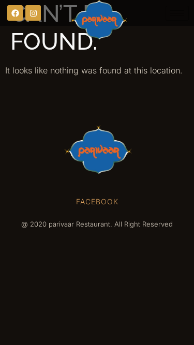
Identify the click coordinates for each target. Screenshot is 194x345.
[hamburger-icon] (177, 13)
